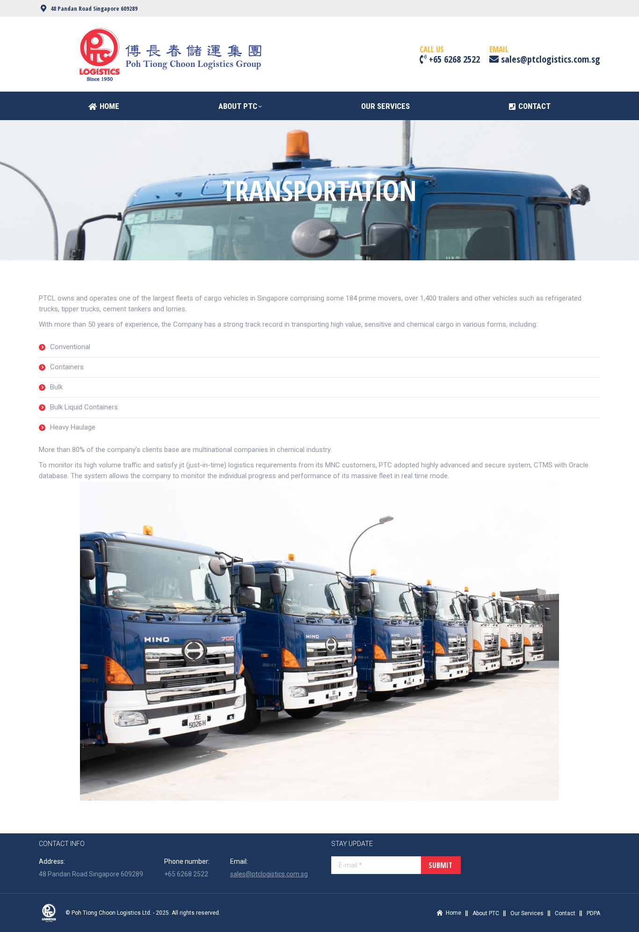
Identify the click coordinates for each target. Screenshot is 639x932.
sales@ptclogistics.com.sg (269, 874)
